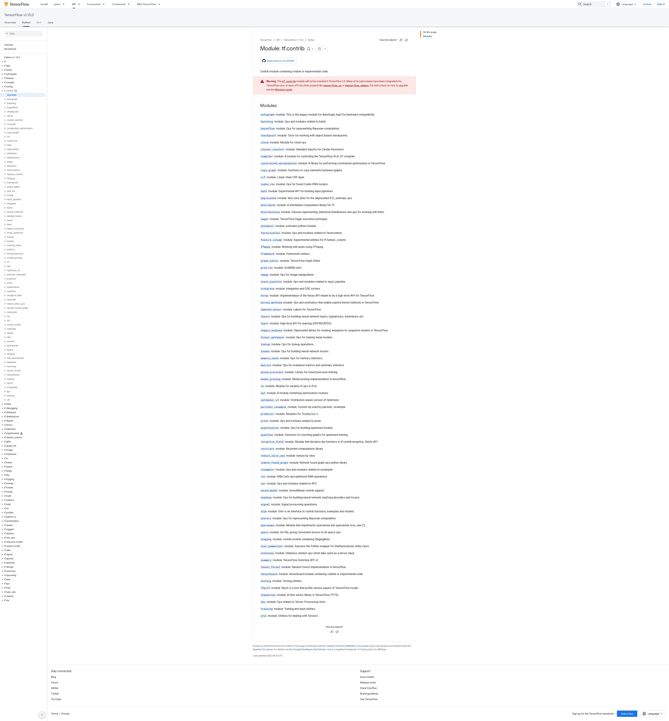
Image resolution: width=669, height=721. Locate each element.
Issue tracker (367, 677)
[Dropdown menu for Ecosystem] (105, 4)
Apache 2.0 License (263, 649)
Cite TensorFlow (369, 699)
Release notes (368, 682)
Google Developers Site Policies (309, 649)
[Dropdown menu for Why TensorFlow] (160, 4)
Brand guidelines (369, 693)
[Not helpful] (406, 40)
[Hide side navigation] (42, 714)
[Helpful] (401, 40)
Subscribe (627, 713)
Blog (53, 677)
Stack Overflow (368, 688)
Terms (54, 713)
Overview (10, 22)
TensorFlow (266, 40)
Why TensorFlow (146, 4)
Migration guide (283, 89)
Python (26, 22)
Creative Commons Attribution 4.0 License (347, 646)
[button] (22, 62)
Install (44, 4)
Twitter (55, 693)
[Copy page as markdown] (320, 49)
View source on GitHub (280, 60)
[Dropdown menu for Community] (130, 4)
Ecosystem (94, 4)
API (74, 4)
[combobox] (593, 4)
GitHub (647, 4)
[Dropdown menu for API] (80, 4)
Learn (57, 4)
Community (119, 4)
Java (50, 22)
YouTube (56, 699)
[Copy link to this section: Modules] (280, 106)
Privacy (65, 713)
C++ (39, 22)
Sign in (661, 4)
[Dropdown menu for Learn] (64, 4)
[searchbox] (23, 33)
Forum (54, 682)
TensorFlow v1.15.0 (19, 15)
